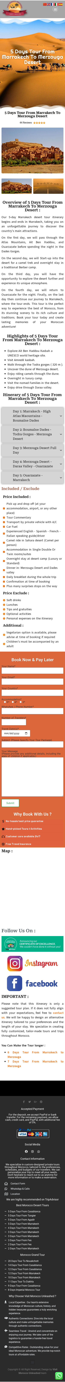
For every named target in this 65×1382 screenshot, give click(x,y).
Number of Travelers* (14, 718)
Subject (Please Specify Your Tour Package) (27, 740)
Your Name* (8, 666)
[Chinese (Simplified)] (45, 4)
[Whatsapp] (38, 1151)
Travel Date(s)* (10, 729)
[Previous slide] (6, 150)
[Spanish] (61, 4)
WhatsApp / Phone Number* (18, 706)
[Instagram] (32, 1151)
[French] (53, 4)
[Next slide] (59, 150)
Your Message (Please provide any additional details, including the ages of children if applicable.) (31, 754)
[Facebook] (26, 1151)
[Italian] (57, 4)
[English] (49, 4)
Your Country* (10, 688)
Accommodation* (13, 700)
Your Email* (8, 677)
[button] (55, 9)
